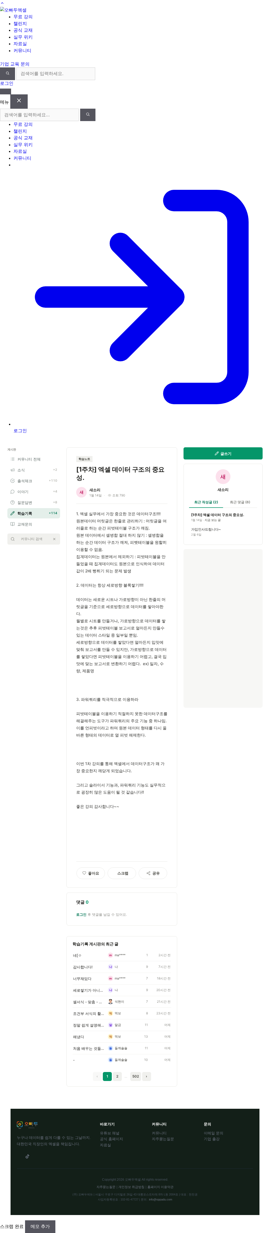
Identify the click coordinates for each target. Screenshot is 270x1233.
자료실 (20, 151)
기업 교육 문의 (15, 64)
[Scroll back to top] (2, 3)
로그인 (6, 83)
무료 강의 (23, 124)
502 (135, 1076)
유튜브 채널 (109, 1133)
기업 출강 (212, 1139)
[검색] (7, 73)
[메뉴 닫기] (19, 101)
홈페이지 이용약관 (160, 1187)
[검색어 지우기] (54, 539)
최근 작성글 (206, 502)
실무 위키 (23, 144)
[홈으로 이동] (13, 10)
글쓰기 (226, 453)
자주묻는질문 (163, 1139)
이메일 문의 (213, 1133)
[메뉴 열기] (5, 91)
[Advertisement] (223, 628)
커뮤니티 (22, 158)
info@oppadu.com (160, 1199)
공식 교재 (23, 137)
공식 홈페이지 (111, 1139)
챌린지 (20, 131)
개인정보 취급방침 (131, 1187)
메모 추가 (40, 1226)
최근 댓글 (240, 502)
